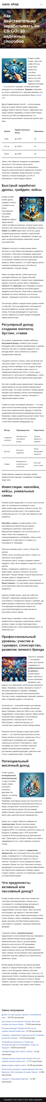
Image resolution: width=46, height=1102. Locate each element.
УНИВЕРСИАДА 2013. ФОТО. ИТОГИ (17, 1052)
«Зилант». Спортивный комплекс (15, 1079)
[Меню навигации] (41, 4)
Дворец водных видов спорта (14, 1065)
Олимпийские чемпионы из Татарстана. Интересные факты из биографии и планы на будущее (20, 1045)
